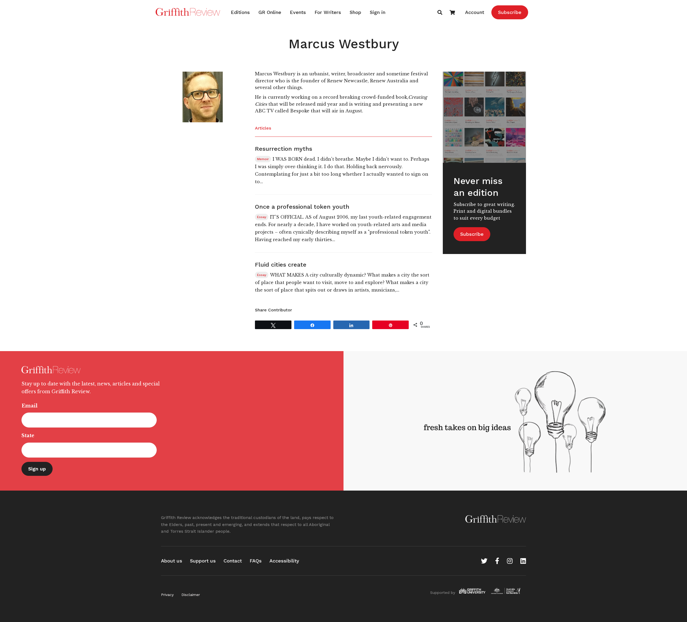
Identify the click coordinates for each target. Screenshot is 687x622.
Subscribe (509, 12)
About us (171, 561)
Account (474, 12)
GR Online (269, 12)
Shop (355, 12)
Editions (240, 12)
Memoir (263, 159)
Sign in (377, 12)
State (27, 436)
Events (298, 12)
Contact (233, 561)
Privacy (167, 594)
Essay (261, 217)
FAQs (256, 561)
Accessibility (284, 561)
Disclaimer (190, 594)
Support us (203, 561)
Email (29, 406)
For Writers (328, 12)
